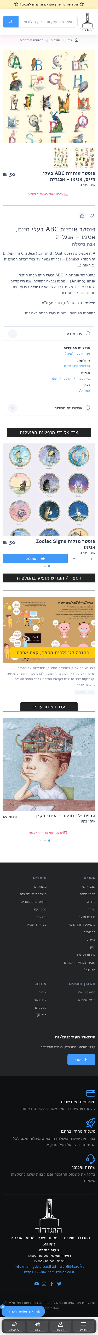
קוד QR (41, 1015)
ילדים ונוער (87, 916)
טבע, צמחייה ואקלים (79, 962)
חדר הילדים (84, 692)
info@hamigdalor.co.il (33, 1266)
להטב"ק (89, 932)
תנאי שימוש (86, 999)
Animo (84, 390)
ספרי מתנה (87, 894)
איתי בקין (87, 821)
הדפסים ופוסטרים (31, 40)
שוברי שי (88, 886)
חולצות (41, 916)
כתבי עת (40, 909)
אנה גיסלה (87, 184)
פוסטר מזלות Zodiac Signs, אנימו (64, 544)
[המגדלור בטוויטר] (59, 1284)
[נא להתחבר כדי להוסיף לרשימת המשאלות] (91, 215)
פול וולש (14, 1302)
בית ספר (83, 378)
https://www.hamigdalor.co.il (49, 1272)
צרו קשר (40, 999)
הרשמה (78, 1059)
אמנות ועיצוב (85, 954)
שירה (91, 909)
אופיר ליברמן (49, 1308)
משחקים (40, 886)
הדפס (66, 378)
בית (70, 40)
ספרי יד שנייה (36, 924)
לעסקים (41, 1007)
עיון (92, 947)
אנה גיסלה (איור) (77, 353)
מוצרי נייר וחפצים (33, 894)
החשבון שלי (86, 992)
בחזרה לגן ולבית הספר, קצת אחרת (52, 652)
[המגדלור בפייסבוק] (52, 1284)
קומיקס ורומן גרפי (82, 924)
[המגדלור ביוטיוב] (36, 1284)
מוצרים (55, 40)
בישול (91, 939)
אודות (42, 992)
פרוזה (91, 901)
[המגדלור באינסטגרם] (44, 1284)
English (89, 969)
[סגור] (2, 1307)
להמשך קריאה (84, 684)
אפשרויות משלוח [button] (69, 408)
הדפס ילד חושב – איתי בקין (65, 815)
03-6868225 (69, 1266)
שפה (54, 378)
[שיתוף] (82, 215)
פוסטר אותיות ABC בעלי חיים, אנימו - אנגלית (69, 176)
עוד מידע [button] (75, 334)
